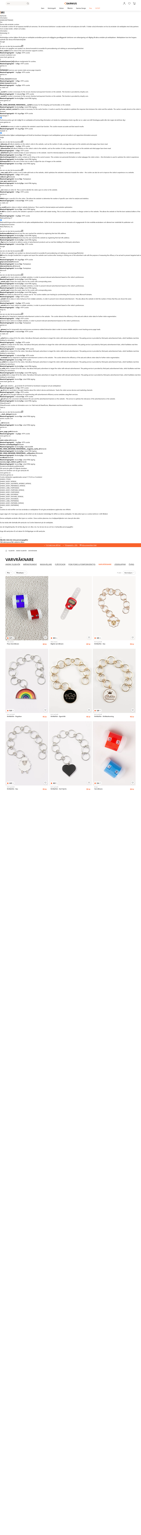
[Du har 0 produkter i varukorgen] (134, 3)
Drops (96, 787)
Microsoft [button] (3, 272)
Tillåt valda (14, 542)
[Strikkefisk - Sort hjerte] (70, 753)
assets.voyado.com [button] (6, 187)
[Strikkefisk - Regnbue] (26, 681)
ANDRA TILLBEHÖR (21, 550)
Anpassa (8, 542)
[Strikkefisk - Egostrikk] (70, 681)
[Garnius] (70, 3)
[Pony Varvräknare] (26, 608)
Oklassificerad (5, 403)
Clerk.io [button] (2, 409)
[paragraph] (70, 523)
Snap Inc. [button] (3, 311)
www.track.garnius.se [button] (7, 383)
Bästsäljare (128, 573)
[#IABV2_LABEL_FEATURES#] (9, 494)
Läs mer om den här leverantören (10, 46)
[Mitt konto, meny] (124, 3)
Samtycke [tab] (3, 16)
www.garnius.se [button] (5, 102)
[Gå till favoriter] (129, 3)
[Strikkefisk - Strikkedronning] (114, 681)
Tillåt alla (2, 542)
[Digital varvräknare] (70, 608)
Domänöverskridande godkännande (12, 466)
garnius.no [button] (3, 67)
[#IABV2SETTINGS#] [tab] (6, 20)
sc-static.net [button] (4, 89)
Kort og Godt (98, 642)
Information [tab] (3, 18)
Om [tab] (1, 22)
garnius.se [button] (3, 76)
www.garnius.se (5, 473)
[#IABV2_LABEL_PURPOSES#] (9, 488)
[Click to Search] (28, 3)
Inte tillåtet (20, 542)
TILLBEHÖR (11, 550)
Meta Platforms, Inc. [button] (6, 228)
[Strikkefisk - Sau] (114, 608)
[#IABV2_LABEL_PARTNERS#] (9, 501)
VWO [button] (2, 167)
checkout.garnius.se (6, 475)
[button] (70, 57)
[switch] (1, 35)
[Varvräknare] (114, 753)
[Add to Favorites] (45, 637)
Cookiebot (38, 477)
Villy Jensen (10, 642)
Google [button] (2, 43)
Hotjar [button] (2, 138)
